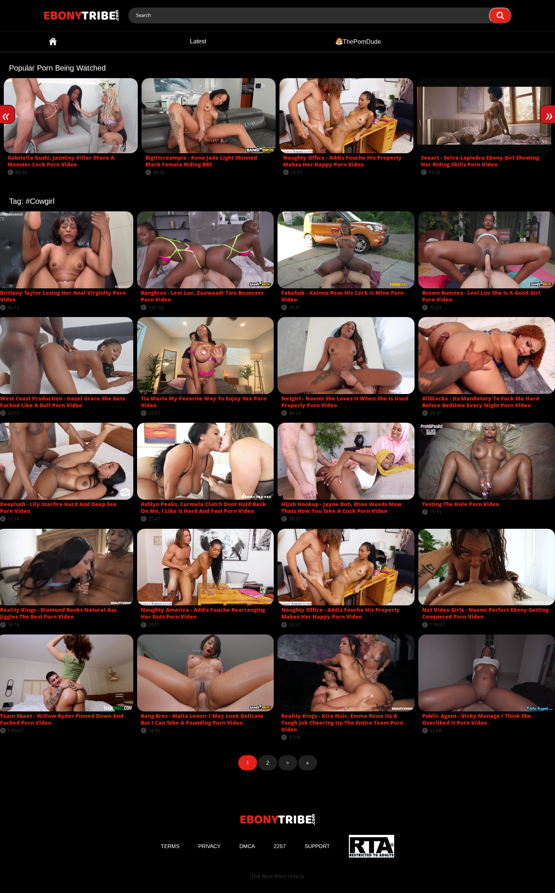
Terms (170, 846)
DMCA (247, 846)
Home (52, 41)
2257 (280, 846)
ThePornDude (362, 41)
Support (317, 846)
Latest (198, 41)
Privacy (209, 846)
